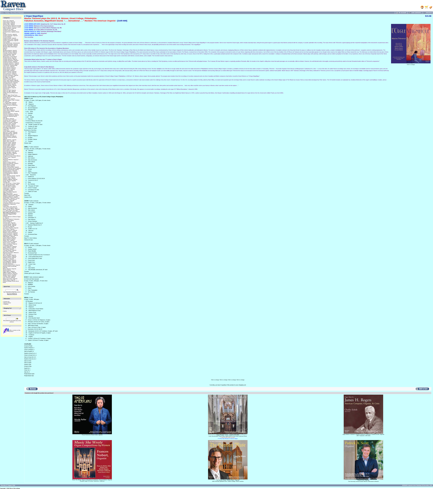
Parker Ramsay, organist (9, 147)
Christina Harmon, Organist (10, 61)
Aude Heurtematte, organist (10, 44)
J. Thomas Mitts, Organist (9, 102)
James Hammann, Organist (10, 234)
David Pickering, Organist (9, 71)
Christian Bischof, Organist (10, 59)
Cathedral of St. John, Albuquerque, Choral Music (10, 56)
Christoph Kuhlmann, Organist (11, 62)
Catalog (7, 12)
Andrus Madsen (7, 36)
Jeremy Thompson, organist (10, 113)
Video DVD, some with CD (10, 206)
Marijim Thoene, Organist (9, 275)
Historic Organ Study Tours (10, 95)
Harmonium (6, 89)
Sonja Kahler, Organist (9, 177)
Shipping (6, 304)
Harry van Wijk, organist (9, 91)
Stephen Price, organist (9, 178)
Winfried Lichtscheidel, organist (11, 195)
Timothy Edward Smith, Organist (11, 265)
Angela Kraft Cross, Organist (10, 39)
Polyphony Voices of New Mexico (11, 155)
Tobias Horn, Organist (9, 188)
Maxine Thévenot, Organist (10, 273)
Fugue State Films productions (11, 81)
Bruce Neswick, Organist (9, 255)
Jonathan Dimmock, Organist (10, 227)
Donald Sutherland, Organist (10, 75)
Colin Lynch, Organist (8, 66)
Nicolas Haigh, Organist (9, 144)
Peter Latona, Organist (9, 242)
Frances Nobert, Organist (9, 256)
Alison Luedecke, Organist (10, 244)
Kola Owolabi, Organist (9, 124)
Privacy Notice (7, 302)
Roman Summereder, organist (11, 167)
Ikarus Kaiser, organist (9, 98)
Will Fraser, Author (8, 193)
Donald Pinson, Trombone (10, 74)
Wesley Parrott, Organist (9, 257)
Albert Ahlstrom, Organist (9, 28)
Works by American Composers (11, 219)
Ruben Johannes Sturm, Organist (12, 168)
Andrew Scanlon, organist (10, 34)
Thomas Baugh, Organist (9, 224)
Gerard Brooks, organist (9, 84)
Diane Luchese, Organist (9, 72)
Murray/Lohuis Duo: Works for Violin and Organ (11, 253)
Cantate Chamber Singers (10, 53)
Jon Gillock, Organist (8, 118)
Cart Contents (416, 12)
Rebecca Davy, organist (9, 162)
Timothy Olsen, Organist (9, 187)
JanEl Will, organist (8, 108)
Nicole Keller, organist (8, 146)
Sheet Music (6, 174)
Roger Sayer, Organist (9, 165)
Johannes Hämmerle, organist (11, 115)
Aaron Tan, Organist (8, 20)
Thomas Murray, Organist (9, 250)
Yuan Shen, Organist (8, 200)
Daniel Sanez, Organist (9, 69)
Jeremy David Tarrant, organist (11, 111)
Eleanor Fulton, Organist (9, 231)
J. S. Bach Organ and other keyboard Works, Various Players (11, 211)
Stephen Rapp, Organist (9, 260)
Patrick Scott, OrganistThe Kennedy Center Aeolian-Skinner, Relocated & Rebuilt (363, 481)
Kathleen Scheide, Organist (10, 122)
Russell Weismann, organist (10, 172)
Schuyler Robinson (8, 263)
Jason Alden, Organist (9, 110)
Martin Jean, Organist (8, 240)
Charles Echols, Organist (9, 58)
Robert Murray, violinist (9, 164)
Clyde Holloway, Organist (9, 237)
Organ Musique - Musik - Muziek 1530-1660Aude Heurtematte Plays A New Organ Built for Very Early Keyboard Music (228, 436)
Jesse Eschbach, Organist (10, 230)
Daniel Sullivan (7, 270)
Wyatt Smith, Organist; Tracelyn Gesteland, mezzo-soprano (11, 198)
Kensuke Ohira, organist (9, 123)
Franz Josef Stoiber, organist (10, 80)
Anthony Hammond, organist (10, 40)
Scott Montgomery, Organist (10, 173)
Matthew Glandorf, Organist (10, 232)
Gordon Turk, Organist (9, 86)
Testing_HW (6, 182)
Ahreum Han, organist (9, 24)
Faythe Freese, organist (9, 79)
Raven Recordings (15, 488)
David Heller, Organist (8, 70)
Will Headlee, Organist (9, 236)
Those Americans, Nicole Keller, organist (92, 434)
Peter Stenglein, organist (9, 152)
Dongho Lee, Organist (9, 76)
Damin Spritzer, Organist (9, 67)
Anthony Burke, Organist (9, 225)
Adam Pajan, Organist (9, 23)
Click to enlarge (411, 64)
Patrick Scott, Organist (9, 148)
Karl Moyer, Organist (8, 249)
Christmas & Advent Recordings (11, 203)
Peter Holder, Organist (9, 149)
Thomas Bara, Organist (9, 222)
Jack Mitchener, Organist (9, 103)
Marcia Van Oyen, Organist (10, 278)
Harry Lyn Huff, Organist (9, 90)
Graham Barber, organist (9, 87)
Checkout (428, 12)
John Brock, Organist (8, 226)
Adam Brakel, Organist (9, 22)
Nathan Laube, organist (9, 143)
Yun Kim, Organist (8, 201)
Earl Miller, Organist (8, 77)
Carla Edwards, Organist (9, 54)
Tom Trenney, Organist (9, 277)
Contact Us (6, 301)
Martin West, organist (8, 141)
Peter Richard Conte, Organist (11, 151)
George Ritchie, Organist (9, 262)
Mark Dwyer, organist (8, 134)
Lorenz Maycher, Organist (10, 246)
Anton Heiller (6, 41)
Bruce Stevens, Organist (9, 268)
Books (5, 49)
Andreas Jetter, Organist (9, 30)
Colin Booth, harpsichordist (10, 65)
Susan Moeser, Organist (9, 180)
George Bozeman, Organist (10, 82)
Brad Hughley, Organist (9, 239)
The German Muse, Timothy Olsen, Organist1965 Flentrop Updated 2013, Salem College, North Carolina (228, 480)
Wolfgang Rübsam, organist (10, 196)
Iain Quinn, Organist (8, 258)
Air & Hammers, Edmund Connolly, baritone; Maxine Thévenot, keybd (12, 26)
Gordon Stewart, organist (9, 85)
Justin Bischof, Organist (9, 121)
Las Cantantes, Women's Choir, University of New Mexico (11, 126)
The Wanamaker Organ (9, 185)
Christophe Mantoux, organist (11, 64)
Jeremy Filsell (6, 112)
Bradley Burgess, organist (10, 50)
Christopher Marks (8, 245)
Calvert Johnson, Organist (10, 241)
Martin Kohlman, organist (9, 139)
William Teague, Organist (9, 272)
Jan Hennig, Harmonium (9, 107)
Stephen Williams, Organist (10, 179)
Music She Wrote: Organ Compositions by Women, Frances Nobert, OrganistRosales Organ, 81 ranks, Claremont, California (92, 480)
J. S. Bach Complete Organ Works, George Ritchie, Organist (11, 208)
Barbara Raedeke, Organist (10, 45)
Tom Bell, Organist (8, 190)
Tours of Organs (7, 221)
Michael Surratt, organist (9, 142)
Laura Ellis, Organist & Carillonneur (9, 129)
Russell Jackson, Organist (10, 170)
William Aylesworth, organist (10, 194)
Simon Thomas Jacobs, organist (11, 175)
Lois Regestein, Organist (9, 261)
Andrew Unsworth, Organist (10, 35)
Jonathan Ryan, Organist (9, 120)
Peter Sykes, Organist (9, 271)
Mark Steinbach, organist (9, 136)
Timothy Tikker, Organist (9, 276)
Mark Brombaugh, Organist (10, 133)
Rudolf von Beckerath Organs (11, 169)
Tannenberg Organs (8, 220)
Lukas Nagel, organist (9, 131)
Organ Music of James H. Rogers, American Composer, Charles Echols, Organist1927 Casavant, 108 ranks (363, 435)
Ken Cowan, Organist (8, 229)
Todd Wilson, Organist (9, 189)
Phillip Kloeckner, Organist (10, 153)
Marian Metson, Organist (9, 247)
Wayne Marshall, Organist (10, 191)
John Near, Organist (8, 251)
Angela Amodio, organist (9, 38)
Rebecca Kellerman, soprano (10, 163)
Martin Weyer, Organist (9, 280)
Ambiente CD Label (8, 29)
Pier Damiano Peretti (8, 154)
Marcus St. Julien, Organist (10, 132)
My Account (402, 12)
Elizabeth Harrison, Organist (10, 235)
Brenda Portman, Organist (10, 51)
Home (2, 12)
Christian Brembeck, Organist (10, 60)
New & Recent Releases (17, 12)
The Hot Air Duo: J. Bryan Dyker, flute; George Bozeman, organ (11, 184)
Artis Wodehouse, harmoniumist (11, 43)
